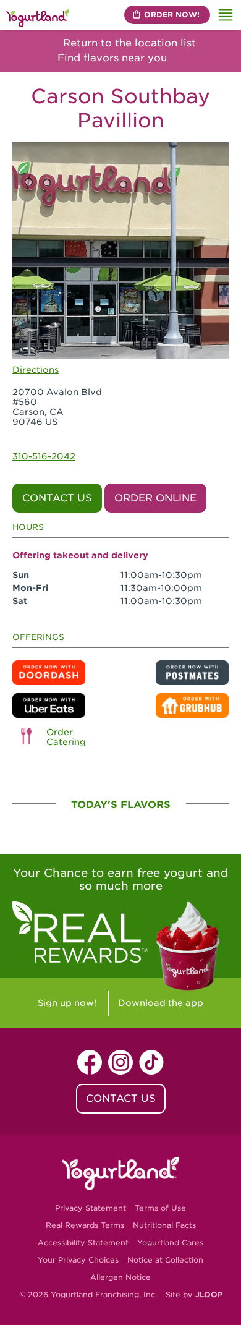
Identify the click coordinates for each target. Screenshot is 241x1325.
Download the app (160, 1003)
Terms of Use (160, 1207)
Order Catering (66, 737)
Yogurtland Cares (170, 1242)
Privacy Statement (90, 1207)
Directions (35, 370)
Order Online (155, 498)
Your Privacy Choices (78, 1259)
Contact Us (57, 498)
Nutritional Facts (164, 1225)
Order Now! (172, 14)
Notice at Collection (165, 1259)
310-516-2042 (43, 456)
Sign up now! (67, 1003)
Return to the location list (128, 43)
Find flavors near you (113, 58)
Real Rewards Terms (85, 1225)
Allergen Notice (120, 1277)
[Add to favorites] (215, 156)
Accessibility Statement (83, 1242)
